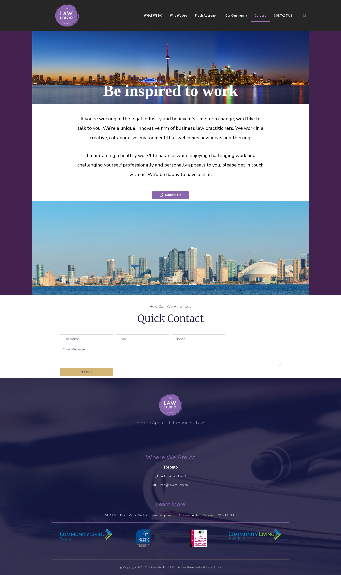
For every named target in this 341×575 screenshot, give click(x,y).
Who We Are (178, 15)
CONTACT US (283, 15)
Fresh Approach (206, 15)
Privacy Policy (212, 567)
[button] (305, 16)
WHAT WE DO (153, 15)
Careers (260, 15)
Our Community (236, 15)
